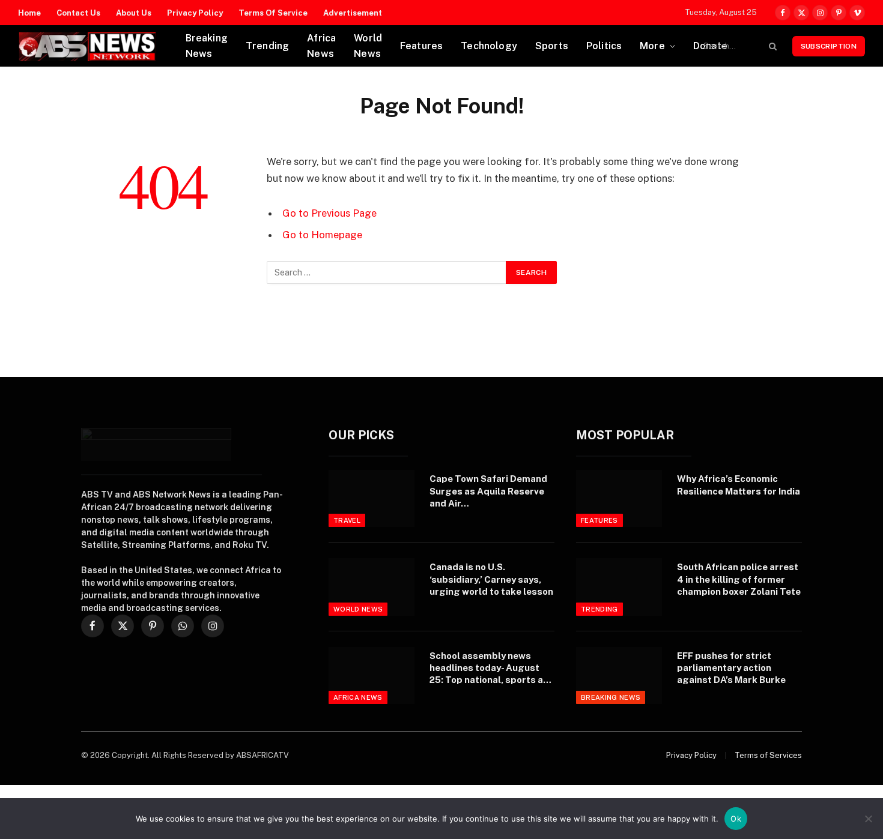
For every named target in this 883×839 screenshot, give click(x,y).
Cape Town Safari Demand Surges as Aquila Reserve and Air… (488, 491)
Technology (489, 46)
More (652, 46)
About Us (133, 12)
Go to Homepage (322, 235)
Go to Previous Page (329, 213)
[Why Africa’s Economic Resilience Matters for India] (619, 498)
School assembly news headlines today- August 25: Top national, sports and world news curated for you (491, 669)
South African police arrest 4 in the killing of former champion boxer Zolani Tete (739, 579)
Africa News (321, 45)
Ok (735, 818)
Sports (551, 46)
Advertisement (352, 12)
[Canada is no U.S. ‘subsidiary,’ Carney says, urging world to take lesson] (371, 586)
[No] (868, 819)
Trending (267, 46)
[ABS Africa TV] (87, 46)
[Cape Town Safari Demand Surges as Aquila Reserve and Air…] (371, 498)
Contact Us (78, 12)
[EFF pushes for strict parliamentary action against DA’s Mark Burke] (619, 675)
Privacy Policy (195, 12)
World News (368, 45)
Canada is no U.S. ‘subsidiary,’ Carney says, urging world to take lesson (491, 579)
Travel (346, 520)
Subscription (829, 46)
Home (29, 12)
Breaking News (207, 45)
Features (421, 46)
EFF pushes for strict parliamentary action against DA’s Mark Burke (731, 668)
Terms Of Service (273, 12)
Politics (604, 46)
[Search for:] (387, 272)
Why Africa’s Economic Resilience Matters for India (738, 485)
